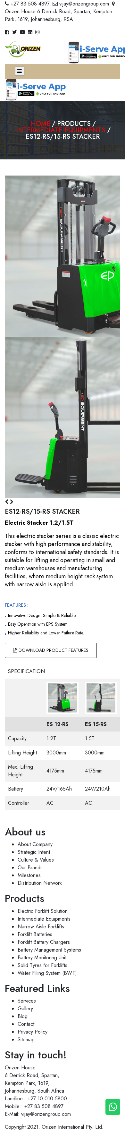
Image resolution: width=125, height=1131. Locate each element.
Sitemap (26, 1039)
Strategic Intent (34, 852)
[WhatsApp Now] (112, 1107)
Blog (23, 1016)
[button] (7, 502)
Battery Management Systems (49, 950)
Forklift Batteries (35, 934)
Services (27, 1001)
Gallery (25, 1008)
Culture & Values (36, 859)
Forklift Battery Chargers (44, 942)
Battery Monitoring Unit (42, 957)
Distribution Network (40, 883)
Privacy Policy (32, 1031)
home (40, 123)
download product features (53, 650)
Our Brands (30, 867)
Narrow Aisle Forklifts (41, 926)
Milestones (29, 875)
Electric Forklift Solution (43, 911)
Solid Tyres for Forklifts (42, 965)
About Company (35, 844)
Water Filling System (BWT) (47, 973)
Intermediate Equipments (60, 130)
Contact (26, 1024)
